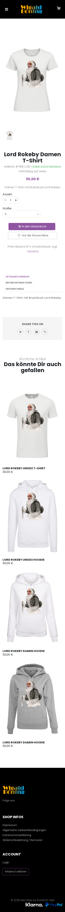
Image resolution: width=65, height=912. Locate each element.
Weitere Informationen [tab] (19, 282)
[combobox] (22, 214)
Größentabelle (15, 288)
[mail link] (37, 332)
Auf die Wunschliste (34, 235)
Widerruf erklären (16, 871)
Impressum (10, 825)
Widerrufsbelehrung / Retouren (22, 840)
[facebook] (28, 332)
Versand (32, 251)
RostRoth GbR (45, 900)
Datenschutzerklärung (17, 835)
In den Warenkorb (34, 226)
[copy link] (45, 332)
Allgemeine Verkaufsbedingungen (24, 830)
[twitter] (20, 332)
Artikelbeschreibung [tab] (18, 276)
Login (6, 862)
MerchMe (26, 900)
